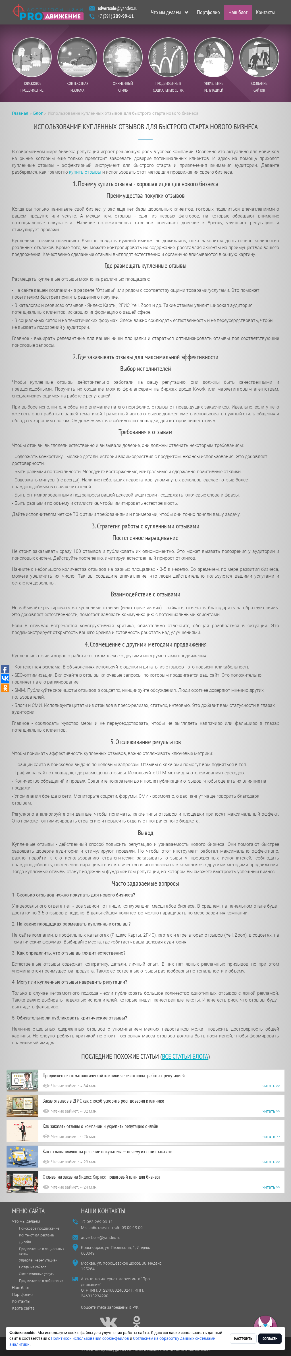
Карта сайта (23, 1308)
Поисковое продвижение (39, 1228)
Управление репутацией (38, 1260)
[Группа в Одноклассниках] (137, 1322)
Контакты (265, 12)
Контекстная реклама (36, 1235)
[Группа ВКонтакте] (108, 1322)
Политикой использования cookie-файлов (90, 1338)
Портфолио (208, 12)
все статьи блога (185, 1056)
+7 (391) (116, 16)
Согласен (270, 1338)
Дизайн (25, 1242)
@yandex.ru (118, 8)
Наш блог (238, 12)
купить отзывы (85, 172)
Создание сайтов (32, 1267)
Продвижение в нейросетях (41, 1281)
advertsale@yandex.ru (100, 1237)
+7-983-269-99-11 (97, 1222)
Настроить (243, 1338)
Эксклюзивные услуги (37, 1274)
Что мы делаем (166, 12)
